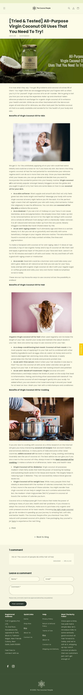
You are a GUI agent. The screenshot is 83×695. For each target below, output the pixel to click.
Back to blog (43, 537)
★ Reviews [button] (81, 349)
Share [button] (13, 528)
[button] (4, 8)
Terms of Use (48, 631)
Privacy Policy (48, 619)
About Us (27, 633)
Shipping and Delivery (51, 649)
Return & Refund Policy (49, 625)
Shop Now (27, 624)
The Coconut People (45, 690)
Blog (25, 628)
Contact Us (28, 637)
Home (26, 619)
